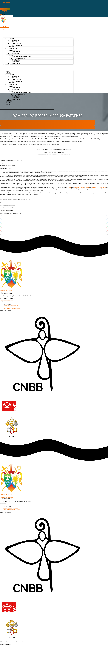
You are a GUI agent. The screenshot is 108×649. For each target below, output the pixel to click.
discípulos (94, 187)
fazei (70, 187)
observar (2, 189)
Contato (7, 68)
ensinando (103, 187)
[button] (47, 121)
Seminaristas (15, 53)
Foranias (7, 65)
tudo (6, 189)
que (75, 187)
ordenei (14, 189)
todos (77, 187)
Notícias (6, 66)
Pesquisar (2, 14)
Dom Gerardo (16, 63)
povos (82, 187)
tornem (87, 187)
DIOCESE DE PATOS (6, 290)
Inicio (6, 35)
